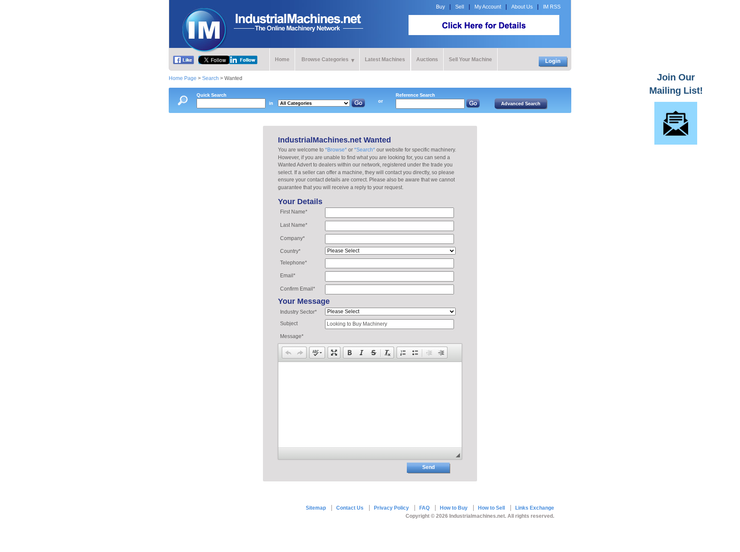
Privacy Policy (391, 508)
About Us (522, 7)
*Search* (364, 150)
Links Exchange (534, 508)
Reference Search (415, 95)
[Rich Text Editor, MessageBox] (370, 405)
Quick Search (212, 95)
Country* (290, 251)
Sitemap (316, 508)
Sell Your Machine (470, 59)
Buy (440, 7)
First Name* (293, 212)
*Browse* (336, 150)
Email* (287, 276)
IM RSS (552, 7)
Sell (459, 7)
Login (553, 61)
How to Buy (454, 508)
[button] (288, 352)
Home (282, 59)
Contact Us (350, 508)
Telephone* (293, 263)
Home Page (183, 78)
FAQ (424, 508)
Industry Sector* (298, 312)
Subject (289, 323)
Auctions (427, 59)
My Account (487, 7)
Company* (292, 238)
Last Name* (293, 225)
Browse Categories (325, 59)
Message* (292, 336)
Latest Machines (385, 59)
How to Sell (491, 508)
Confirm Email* (297, 289)
